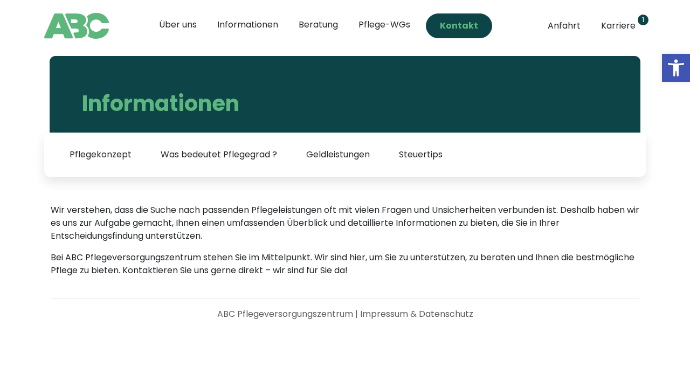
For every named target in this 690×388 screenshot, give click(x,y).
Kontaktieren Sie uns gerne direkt (193, 270)
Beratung (318, 24)
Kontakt (459, 25)
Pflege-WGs (384, 24)
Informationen (247, 24)
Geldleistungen (338, 154)
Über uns (178, 24)
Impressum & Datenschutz (416, 314)
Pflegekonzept (101, 154)
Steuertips (421, 154)
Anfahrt (564, 25)
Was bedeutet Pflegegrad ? (219, 154)
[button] (676, 68)
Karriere (620, 23)
